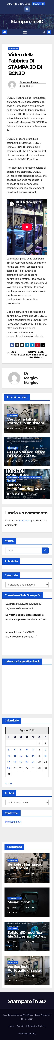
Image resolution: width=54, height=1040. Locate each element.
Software (12, 928)
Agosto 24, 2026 (20, 873)
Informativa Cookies (35, 1026)
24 (8, 768)
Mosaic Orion (19, 902)
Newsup (45, 1015)
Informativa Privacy (27, 1033)
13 (27, 755)
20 (27, 761)
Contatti (20, 1026)
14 (33, 755)
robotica (12, 860)
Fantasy (33, 428)
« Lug (8, 783)
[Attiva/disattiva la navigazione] (25, 32)
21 (33, 761)
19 (21, 761)
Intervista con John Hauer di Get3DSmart (36, 355)
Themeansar (27, 1019)
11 (15, 755)
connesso (24, 520)
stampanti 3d (14, 898)
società (11, 481)
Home (11, 1026)
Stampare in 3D (27, 21)
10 (8, 755)
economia (13, 49)
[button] (44, 32)
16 (45, 755)
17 (8, 761)
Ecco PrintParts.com (18, 353)
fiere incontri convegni (30, 477)
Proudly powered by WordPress (18, 1015)
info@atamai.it (13, 821)
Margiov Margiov (31, 82)
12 (21, 755)
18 (15, 761)
